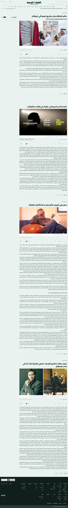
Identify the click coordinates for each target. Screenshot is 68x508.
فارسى (57, 1)
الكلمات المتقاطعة (41, 496)
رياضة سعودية (65, 496)
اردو (59, 1)
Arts (61, 353)
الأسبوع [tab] (2, 17)
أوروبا (60, 487)
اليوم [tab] (4, 17)
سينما (61, 195)
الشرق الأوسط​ (53, 6)
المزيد (9, 6)
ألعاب (11, 6)
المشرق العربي (64, 490)
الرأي (47, 6)
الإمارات (61, 93)
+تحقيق (60, 499)
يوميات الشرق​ (28, 6)
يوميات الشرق (64, 12)
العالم (49, 6)
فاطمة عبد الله (62, 399)
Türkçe (61, 1)
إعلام (42, 490)
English (64, 1)
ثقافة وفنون (40, 6)
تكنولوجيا (32, 6)
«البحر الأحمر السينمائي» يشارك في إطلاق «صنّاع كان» (47, 107)
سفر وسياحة (23, 487)
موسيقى (60, 473)
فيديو (18, 6)
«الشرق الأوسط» (61, 50)
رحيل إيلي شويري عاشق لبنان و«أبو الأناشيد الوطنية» (47, 205)
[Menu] (66, 6)
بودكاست (15, 6)
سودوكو (42, 498)
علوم (36, 487)
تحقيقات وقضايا (59, 498)
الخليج (65, 487)
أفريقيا (60, 490)
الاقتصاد (44, 6)
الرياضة (24, 6)
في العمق (21, 6)
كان (58, 195)
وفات (57, 353)
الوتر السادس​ (41, 487)
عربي (66, 1)
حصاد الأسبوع (59, 496)
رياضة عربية (65, 498)
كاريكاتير (54, 487)
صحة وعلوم (36, 6)
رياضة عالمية (65, 499)
